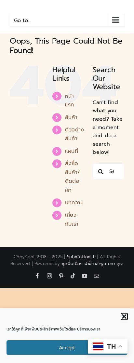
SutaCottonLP (81, 257)
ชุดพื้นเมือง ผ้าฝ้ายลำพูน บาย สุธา (93, 264)
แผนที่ (71, 151)
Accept (67, 347)
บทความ (74, 203)
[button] (124, 316)
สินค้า (71, 117)
